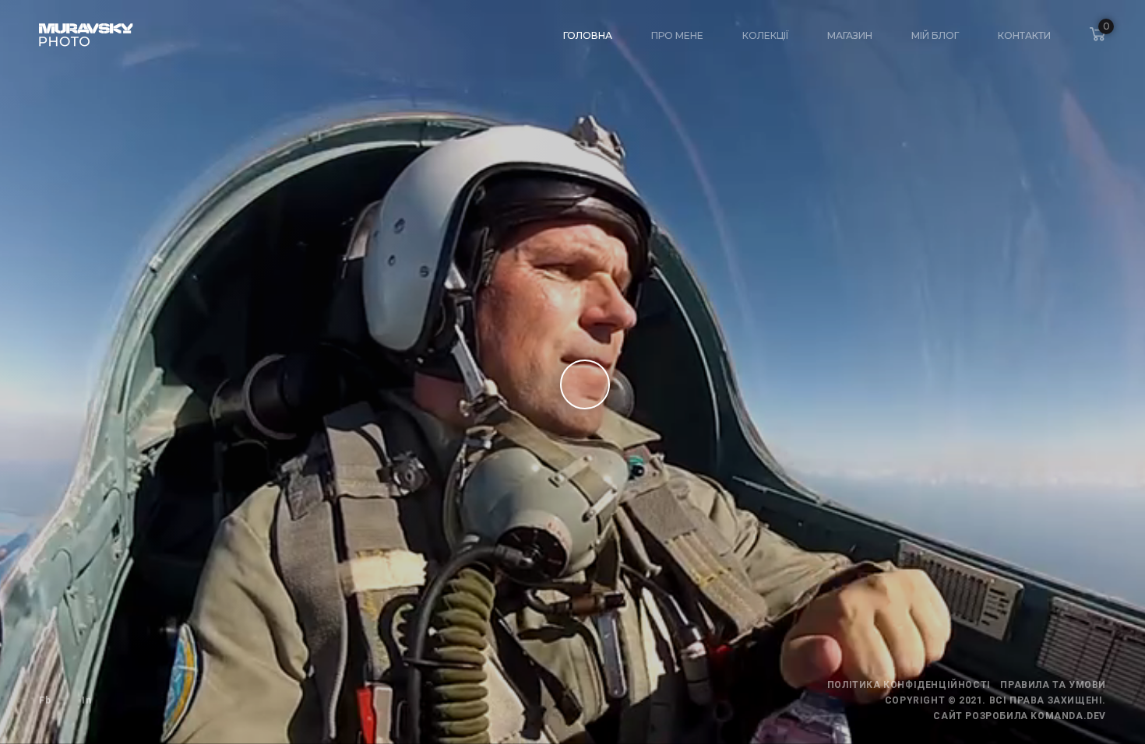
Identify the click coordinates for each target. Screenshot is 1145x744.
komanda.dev (1068, 716)
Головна (587, 35)
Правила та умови (1053, 684)
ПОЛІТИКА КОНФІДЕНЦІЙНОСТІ (909, 684)
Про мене (677, 35)
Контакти (1024, 35)
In (86, 700)
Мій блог (935, 35)
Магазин (849, 35)
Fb (45, 700)
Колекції (765, 35)
